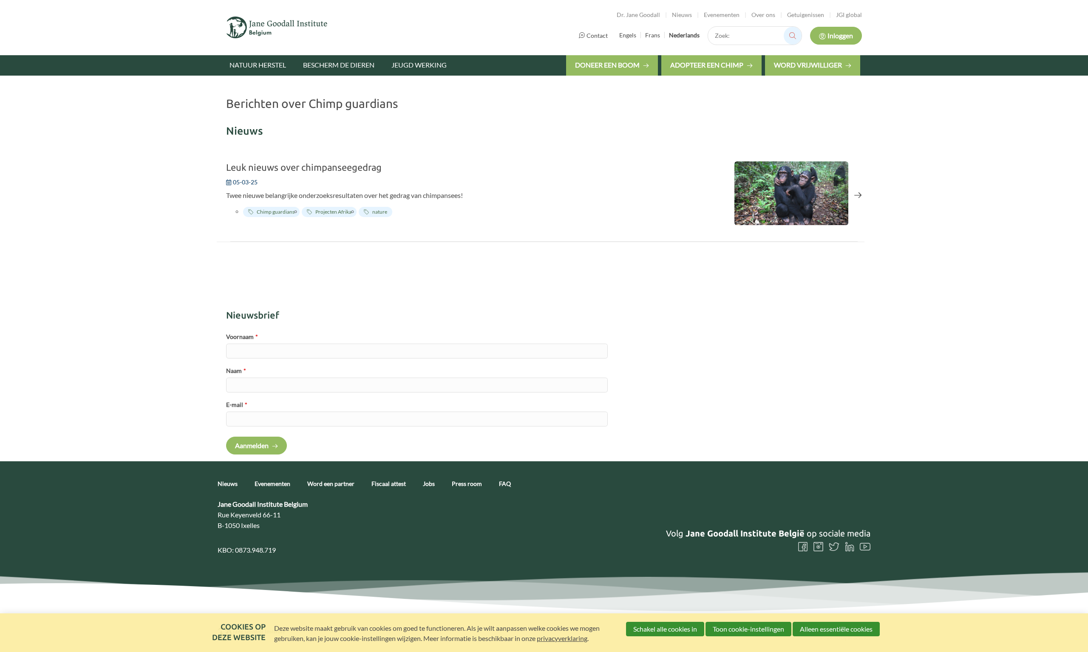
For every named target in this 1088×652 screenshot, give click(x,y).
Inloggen (840, 35)
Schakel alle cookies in (665, 629)
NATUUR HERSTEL (258, 65)
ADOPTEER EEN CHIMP (706, 65)
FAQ (505, 483)
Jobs (429, 483)
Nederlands (684, 35)
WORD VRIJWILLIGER (808, 65)
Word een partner (330, 483)
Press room (467, 483)
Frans (652, 35)
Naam (236, 370)
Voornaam (242, 336)
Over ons (763, 14)
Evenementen (722, 14)
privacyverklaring (562, 638)
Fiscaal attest (388, 483)
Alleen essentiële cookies (836, 629)
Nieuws (682, 14)
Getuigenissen (805, 14)
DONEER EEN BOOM (607, 65)
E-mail (236, 404)
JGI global (849, 14)
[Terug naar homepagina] (277, 27)
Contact (597, 35)
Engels (627, 35)
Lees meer (544, 194)
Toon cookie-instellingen (748, 629)
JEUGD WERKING (419, 65)
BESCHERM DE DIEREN (338, 65)
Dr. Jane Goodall (638, 14)
